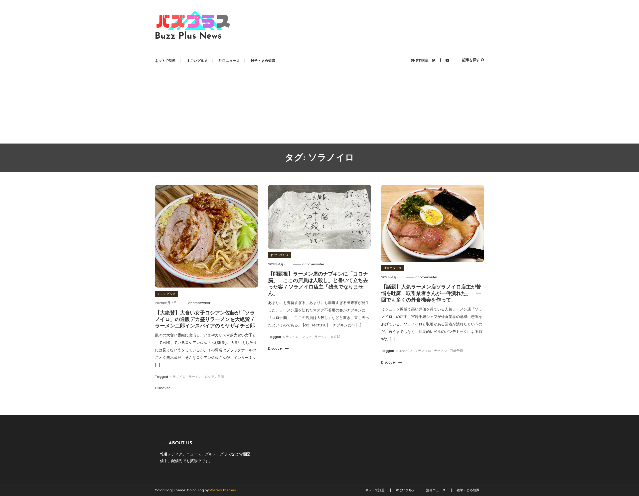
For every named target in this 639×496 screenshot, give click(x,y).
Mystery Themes (222, 490)
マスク (307, 336)
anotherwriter (199, 302)
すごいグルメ (197, 60)
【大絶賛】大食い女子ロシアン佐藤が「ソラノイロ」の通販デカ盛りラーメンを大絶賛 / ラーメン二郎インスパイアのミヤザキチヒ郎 (205, 320)
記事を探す (471, 59)
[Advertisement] (319, 105)
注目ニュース (229, 60)
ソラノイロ (177, 376)
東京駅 (335, 336)
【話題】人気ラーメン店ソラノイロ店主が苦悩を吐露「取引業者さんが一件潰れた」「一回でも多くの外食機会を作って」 (431, 294)
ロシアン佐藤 (214, 376)
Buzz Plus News (188, 36)
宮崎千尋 (456, 350)
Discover (163, 388)
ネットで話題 (165, 60)
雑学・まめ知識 (263, 60)
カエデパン (404, 350)
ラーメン (195, 376)
